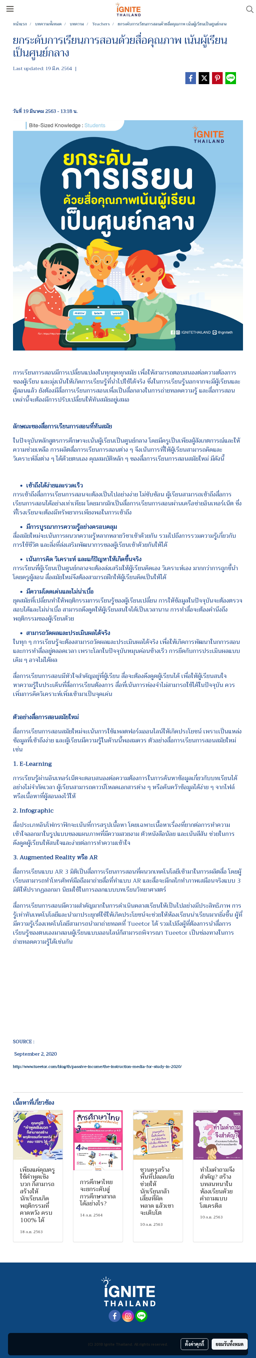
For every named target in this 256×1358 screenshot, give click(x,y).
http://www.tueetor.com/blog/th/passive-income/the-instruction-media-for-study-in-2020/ (97, 1066)
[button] (247, 9)
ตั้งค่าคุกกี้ (194, 1344)
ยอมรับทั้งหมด (230, 1344)
